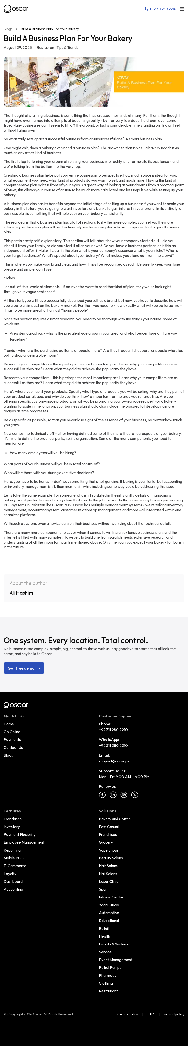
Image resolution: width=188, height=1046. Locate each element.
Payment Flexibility (19, 834)
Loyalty (10, 873)
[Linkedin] (113, 794)
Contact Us (13, 747)
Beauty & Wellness (114, 944)
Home (9, 723)
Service (105, 951)
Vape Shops (109, 850)
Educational (109, 920)
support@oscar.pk (114, 761)
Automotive (109, 912)
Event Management (115, 959)
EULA (151, 1014)
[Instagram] (123, 794)
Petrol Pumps (110, 967)
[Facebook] (102, 794)
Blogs (8, 29)
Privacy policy (127, 1014)
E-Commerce (15, 865)
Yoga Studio (109, 904)
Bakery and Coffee (115, 818)
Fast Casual (109, 826)
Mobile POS (14, 857)
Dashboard (13, 881)
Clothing (106, 983)
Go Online (12, 731)
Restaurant (108, 991)
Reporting (12, 850)
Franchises (13, 818)
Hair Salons (108, 865)
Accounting (13, 889)
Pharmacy (107, 975)
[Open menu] (182, 9)
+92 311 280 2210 (113, 729)
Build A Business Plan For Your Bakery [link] (50, 29)
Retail (104, 928)
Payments (12, 739)
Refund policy (174, 1014)
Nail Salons (108, 873)
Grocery (106, 842)
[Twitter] (134, 794)
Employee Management (24, 842)
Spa (102, 889)
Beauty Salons (111, 857)
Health (104, 936)
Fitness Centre (111, 897)
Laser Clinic (108, 881)
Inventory (12, 826)
